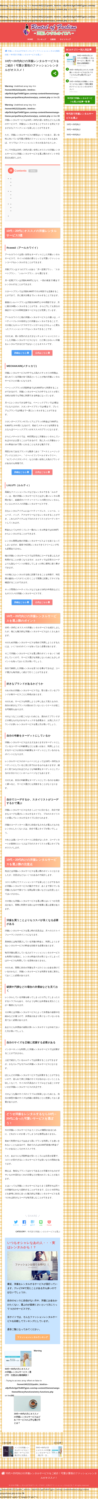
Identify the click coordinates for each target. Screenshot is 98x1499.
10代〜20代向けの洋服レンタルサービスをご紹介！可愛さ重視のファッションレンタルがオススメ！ (32, 65)
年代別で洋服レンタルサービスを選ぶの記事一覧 (79, 100)
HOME (30, 39)
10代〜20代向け (74, 124)
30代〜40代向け (74, 129)
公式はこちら (41, 353)
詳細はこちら (20, 353)
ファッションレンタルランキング (32, 1337)
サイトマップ (65, 39)
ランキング (41, 39)
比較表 (53, 39)
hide (33, 171)
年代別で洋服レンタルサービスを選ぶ (44, 1231)
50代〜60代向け (74, 135)
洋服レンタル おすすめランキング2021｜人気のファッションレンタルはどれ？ (44, 1485)
